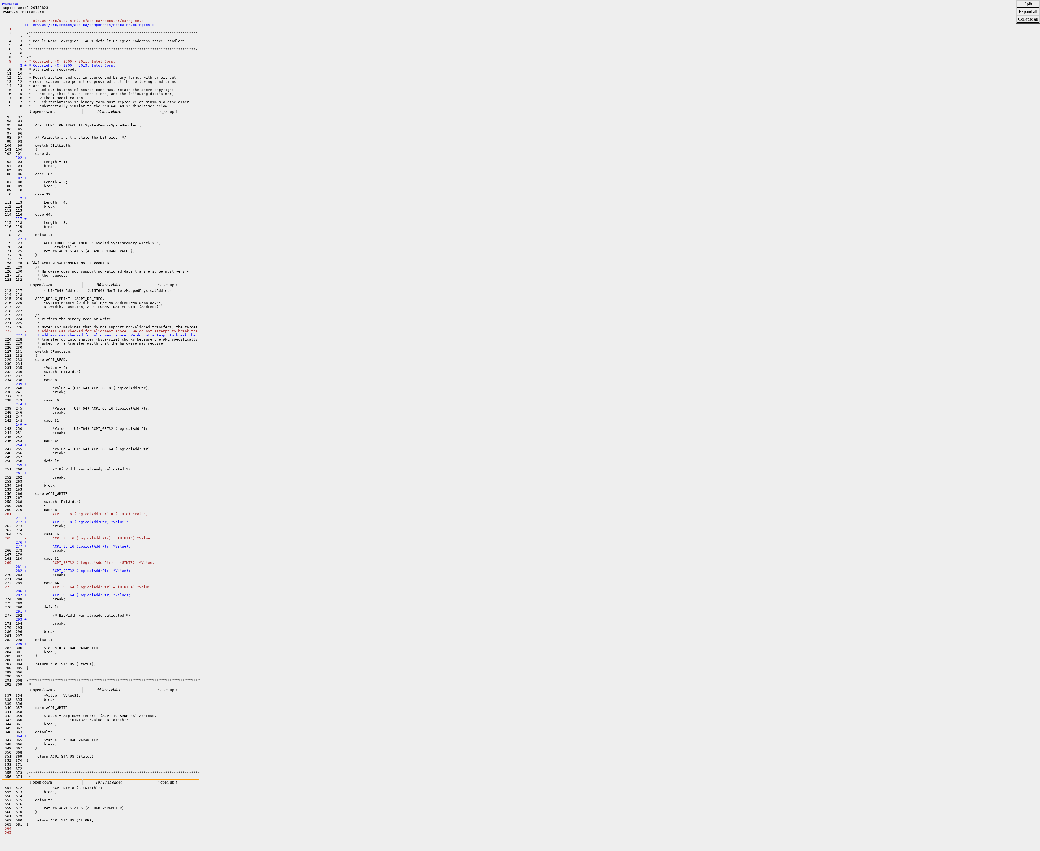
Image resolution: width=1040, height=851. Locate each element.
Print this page (10, 3)
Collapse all (1028, 19)
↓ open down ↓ (42, 111)
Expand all (1028, 11)
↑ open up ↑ (167, 111)
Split (1028, 4)
